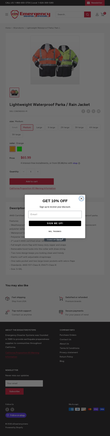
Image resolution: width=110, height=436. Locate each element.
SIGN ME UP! (55, 223)
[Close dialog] (81, 198)
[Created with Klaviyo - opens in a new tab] (55, 239)
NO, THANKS (55, 231)
